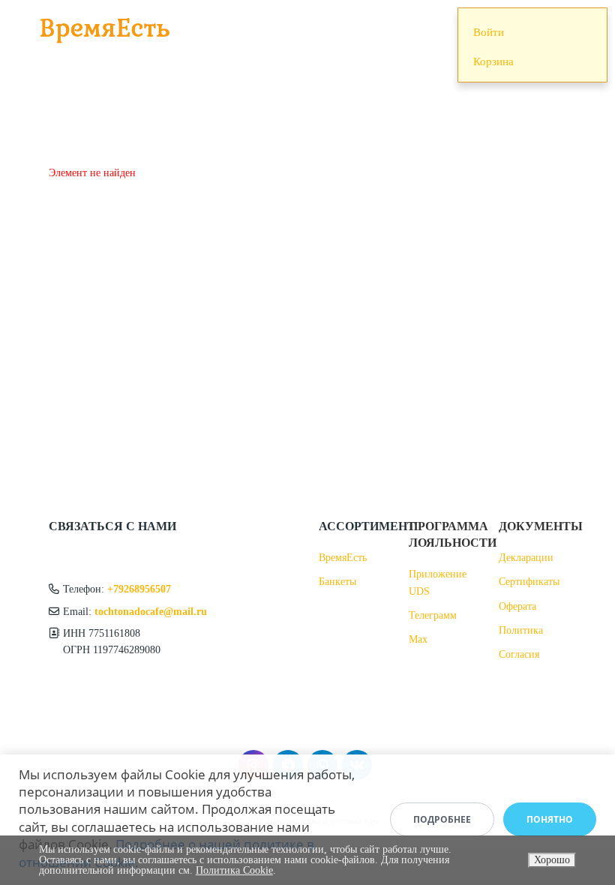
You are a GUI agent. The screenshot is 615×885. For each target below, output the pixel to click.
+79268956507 (139, 589)
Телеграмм (433, 615)
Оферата (517, 606)
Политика (521, 630)
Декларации (526, 557)
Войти (488, 32)
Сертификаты (529, 581)
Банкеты (337, 581)
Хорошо (552, 860)
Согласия (519, 654)
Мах (418, 639)
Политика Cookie (234, 870)
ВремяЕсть (343, 557)
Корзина (493, 62)
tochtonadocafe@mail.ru (150, 611)
